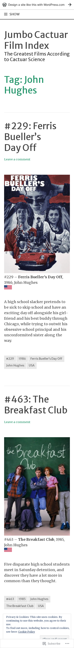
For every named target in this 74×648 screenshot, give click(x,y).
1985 (22, 599)
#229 (10, 359)
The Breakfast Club (20, 606)
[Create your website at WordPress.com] (37, 4)
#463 (10, 599)
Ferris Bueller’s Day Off (46, 359)
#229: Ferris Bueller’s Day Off (30, 136)
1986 (22, 359)
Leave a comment (17, 159)
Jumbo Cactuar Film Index (36, 40)
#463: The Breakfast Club (35, 405)
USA (32, 365)
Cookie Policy (26, 631)
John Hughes (15, 365)
